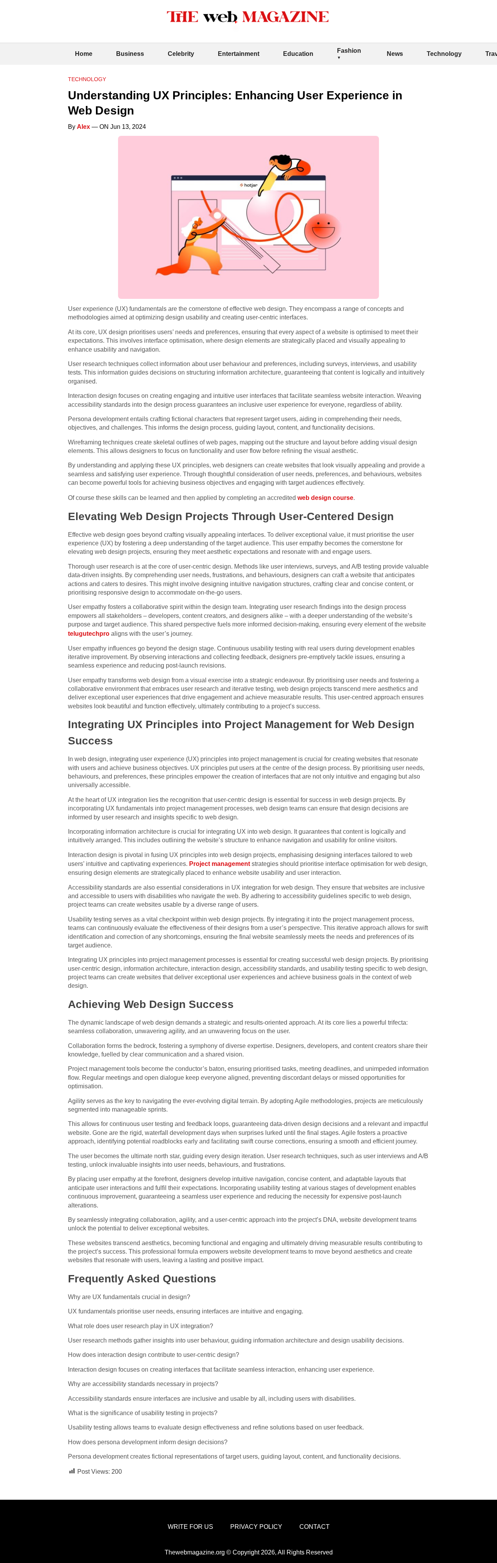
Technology (444, 53)
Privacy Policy (256, 1526)
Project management (219, 863)
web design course (325, 497)
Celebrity (181, 53)
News (395, 53)
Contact (314, 1526)
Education (298, 53)
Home (83, 53)
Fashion (349, 50)
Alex (83, 126)
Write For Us (190, 1526)
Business (130, 53)
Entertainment (238, 53)
